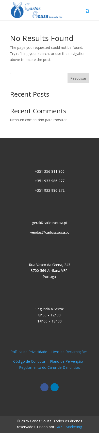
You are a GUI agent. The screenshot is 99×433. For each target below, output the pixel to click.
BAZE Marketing (68, 426)
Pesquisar (78, 78)
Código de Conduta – (31, 361)
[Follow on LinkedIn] (55, 387)
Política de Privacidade (28, 351)
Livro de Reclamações (70, 351)
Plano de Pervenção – (68, 361)
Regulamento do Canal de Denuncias (49, 367)
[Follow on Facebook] (44, 387)
